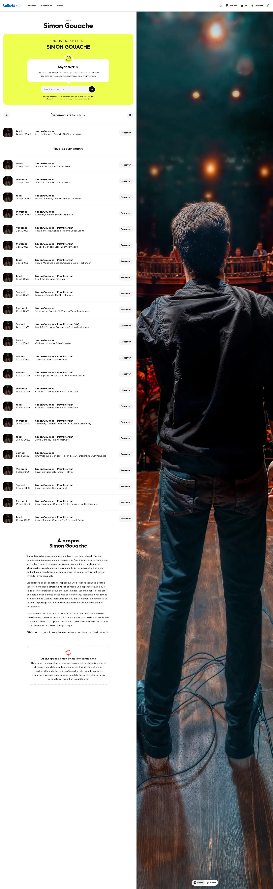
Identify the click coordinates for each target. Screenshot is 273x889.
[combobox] (257, 6)
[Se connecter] (268, 6)
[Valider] (92, 89)
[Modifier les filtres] (6, 115)
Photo (200, 882)
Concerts (31, 5)
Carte (213, 882)
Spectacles (46, 5)
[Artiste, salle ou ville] (221, 6)
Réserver (126, 132)
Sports (59, 5)
